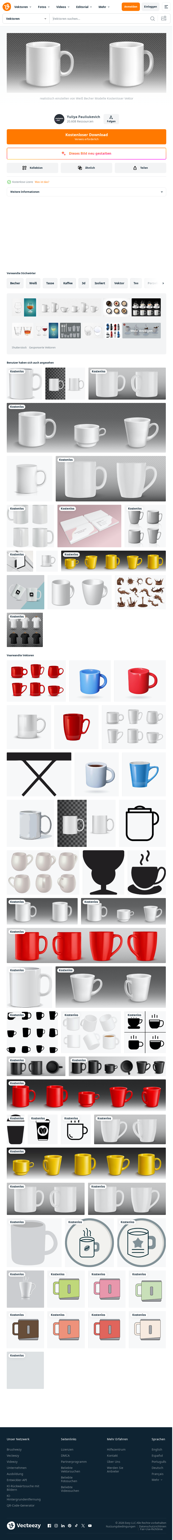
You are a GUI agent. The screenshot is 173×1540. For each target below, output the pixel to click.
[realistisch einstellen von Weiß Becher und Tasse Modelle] (86, 426)
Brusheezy (14, 1448)
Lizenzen (67, 1448)
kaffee (68, 282)
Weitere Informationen (24, 190)
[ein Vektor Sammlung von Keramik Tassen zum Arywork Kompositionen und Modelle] (32, 1031)
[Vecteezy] (7, 7)
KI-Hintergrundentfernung (24, 1496)
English (154, 1448)
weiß (33, 282)
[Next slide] (156, 282)
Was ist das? (42, 182)
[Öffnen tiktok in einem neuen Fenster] (76, 1524)
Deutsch (154, 1466)
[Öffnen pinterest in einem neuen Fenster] (69, 1524)
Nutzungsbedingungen (117, 1525)
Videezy (12, 1460)
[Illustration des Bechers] (66, 1287)
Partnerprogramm (74, 1460)
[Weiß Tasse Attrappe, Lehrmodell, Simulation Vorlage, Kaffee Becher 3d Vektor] (127, 382)
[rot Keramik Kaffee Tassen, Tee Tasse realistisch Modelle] (36, 679)
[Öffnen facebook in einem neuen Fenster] (49, 1524)
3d (83, 282)
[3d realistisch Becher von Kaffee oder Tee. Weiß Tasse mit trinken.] (97, 773)
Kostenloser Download (86, 136)
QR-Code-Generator (21, 1504)
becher (15, 282)
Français (154, 1473)
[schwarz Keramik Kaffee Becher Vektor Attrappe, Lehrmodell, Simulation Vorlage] (117, 1065)
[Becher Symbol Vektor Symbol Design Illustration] (142, 822)
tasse (50, 282)
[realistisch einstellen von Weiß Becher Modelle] (42, 910)
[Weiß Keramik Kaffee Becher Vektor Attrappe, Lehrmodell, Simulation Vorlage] (110, 986)
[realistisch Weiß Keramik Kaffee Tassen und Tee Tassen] (134, 726)
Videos (61, 7)
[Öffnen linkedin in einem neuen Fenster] (63, 1524)
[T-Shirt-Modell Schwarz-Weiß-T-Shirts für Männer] (25, 628)
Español (154, 1454)
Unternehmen (17, 1466)
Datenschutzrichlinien (149, 1525)
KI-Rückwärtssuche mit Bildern (23, 1486)
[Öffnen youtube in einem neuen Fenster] (90, 1524)
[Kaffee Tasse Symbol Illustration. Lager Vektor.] (76, 1128)
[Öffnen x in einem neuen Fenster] (83, 1524)
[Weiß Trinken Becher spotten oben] (30, 822)
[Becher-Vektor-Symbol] (89, 1241)
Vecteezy (13, 1454)
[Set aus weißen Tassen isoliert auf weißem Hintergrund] (145, 525)
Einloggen (150, 6)
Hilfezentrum (116, 1448)
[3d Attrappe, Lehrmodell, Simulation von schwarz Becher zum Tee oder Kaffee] (36, 1065)
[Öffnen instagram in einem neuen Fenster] (56, 1524)
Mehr (102, 7)
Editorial (82, 7)
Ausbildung (15, 1473)
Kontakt (112, 1454)
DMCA (65, 1454)
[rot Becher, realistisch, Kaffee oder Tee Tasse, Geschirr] (76, 726)
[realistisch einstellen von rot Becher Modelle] (86, 944)
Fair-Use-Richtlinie (148, 1528)
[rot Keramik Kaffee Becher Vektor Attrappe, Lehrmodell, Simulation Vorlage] (86, 1094)
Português (156, 1460)
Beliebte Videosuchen (70, 1487)
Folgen (111, 121)
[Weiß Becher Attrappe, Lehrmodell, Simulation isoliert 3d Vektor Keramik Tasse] (47, 559)
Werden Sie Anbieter (115, 1468)
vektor (119, 282)
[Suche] (152, 18)
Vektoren (21, 7)
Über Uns (113, 1460)
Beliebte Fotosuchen (69, 1478)
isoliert (100, 282)
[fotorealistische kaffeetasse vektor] (30, 525)
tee (136, 282)
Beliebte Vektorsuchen (70, 1468)
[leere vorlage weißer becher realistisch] (24, 382)
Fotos (42, 7)
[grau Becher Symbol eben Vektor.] (34, 1241)
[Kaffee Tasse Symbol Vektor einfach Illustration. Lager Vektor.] (43, 1128)
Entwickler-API (17, 1479)
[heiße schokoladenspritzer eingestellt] (140, 591)
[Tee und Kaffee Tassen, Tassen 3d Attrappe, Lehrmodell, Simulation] (113, 559)
